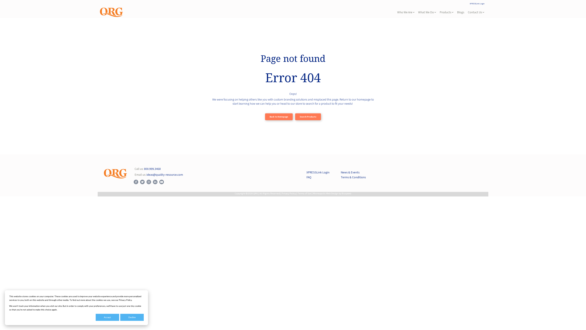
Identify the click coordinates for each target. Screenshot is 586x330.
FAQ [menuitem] (308, 177)
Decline (132, 317)
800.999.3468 (152, 169)
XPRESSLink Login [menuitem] (477, 3)
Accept (107, 317)
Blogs (460, 12)
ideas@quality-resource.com (164, 175)
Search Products (308, 116)
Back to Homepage (279, 116)
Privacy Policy (289, 193)
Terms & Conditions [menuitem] (353, 177)
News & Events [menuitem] (350, 172)
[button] (405, 12)
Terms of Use (304, 193)
